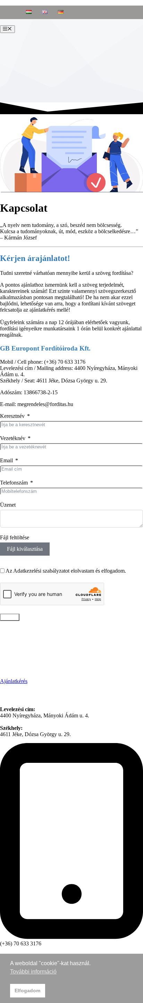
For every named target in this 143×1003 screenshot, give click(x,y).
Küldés (10, 617)
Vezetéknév (12, 438)
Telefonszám (14, 483)
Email (6, 460)
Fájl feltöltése (14, 537)
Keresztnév (12, 416)
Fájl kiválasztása (25, 549)
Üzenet (8, 505)
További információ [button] (33, 972)
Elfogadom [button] (27, 990)
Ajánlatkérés (13, 681)
